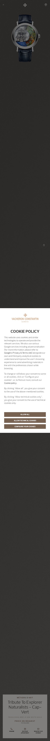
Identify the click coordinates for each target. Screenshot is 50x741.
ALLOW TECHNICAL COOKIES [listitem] (25, 420)
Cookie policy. (10, 383)
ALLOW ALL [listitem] (25, 414)
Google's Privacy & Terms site (18, 352)
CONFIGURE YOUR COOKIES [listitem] (25, 426)
